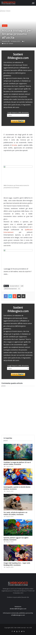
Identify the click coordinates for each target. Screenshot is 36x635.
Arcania (14, 145)
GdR (22, 286)
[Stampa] (23, 296)
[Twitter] (14, 631)
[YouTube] (17, 631)
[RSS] (24, 631)
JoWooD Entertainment (10, 288)
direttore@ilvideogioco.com (18, 609)
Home (3, 11)
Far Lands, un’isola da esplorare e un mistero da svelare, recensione (15, 513)
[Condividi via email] (19, 296)
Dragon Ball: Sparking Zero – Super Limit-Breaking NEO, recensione (17, 564)
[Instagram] (19, 631)
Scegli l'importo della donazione (18, 112)
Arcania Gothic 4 (14, 286)
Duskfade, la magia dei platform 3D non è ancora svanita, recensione (17, 463)
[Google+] (15, 296)
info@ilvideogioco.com (18, 615)
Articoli (8, 11)
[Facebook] (12, 631)
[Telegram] (21, 631)
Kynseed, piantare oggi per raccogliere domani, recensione (16, 539)
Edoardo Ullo (6, 41)
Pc (19, 288)
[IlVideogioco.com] (9, 2)
